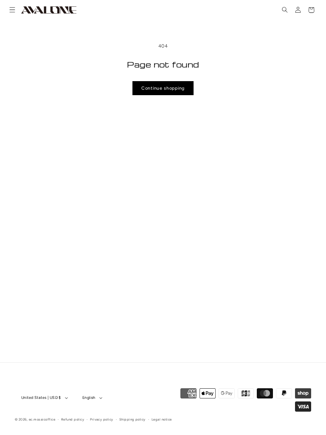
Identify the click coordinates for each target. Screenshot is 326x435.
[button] (12, 10)
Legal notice (162, 419)
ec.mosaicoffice (42, 419)
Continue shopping (163, 88)
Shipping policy (132, 419)
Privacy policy (101, 419)
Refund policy (72, 419)
